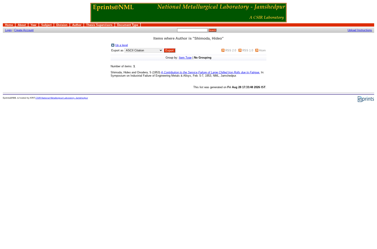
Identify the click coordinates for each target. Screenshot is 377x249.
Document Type (127, 25)
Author (76, 25)
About (22, 25)
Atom (262, 50)
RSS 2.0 (230, 50)
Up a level (121, 45)
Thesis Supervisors (99, 25)
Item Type (185, 57)
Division (61, 25)
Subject (46, 25)
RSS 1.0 (247, 50)
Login (8, 30)
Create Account (24, 30)
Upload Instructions (360, 30)
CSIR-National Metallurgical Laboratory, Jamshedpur (62, 98)
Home (9, 25)
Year (33, 25)
